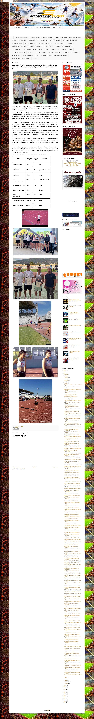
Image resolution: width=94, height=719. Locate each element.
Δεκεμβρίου (67, 374)
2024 (65, 373)
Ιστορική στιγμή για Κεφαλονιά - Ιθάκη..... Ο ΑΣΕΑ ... (73, 466)
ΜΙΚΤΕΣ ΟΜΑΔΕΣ (60, 43)
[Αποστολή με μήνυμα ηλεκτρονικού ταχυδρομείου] (13, 429)
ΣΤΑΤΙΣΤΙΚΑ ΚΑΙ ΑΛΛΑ (18, 52)
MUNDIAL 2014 (41, 55)
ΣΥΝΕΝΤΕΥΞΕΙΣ (40, 52)
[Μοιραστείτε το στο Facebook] (17, 429)
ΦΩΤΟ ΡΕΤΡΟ (16, 55)
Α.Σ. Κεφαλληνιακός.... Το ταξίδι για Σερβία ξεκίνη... (72, 560)
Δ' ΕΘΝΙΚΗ (23, 40)
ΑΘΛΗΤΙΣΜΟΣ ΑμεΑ (61, 37)
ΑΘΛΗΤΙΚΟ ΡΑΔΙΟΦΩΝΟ (42, 27)
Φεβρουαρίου (67, 681)
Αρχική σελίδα (15, 27)
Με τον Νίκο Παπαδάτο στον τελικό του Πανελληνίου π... (70, 500)
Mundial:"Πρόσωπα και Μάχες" (58, 55)
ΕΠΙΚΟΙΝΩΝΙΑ (56, 27)
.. (11, 37)
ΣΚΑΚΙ (70, 49)
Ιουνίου (66, 383)
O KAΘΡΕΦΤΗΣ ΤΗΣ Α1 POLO (21, 58)
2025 (65, 371)
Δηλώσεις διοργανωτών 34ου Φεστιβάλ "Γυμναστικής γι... (70, 658)
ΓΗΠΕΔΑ (14, 40)
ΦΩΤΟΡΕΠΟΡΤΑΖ (28, 55)
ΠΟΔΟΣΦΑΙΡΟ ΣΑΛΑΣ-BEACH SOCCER (35, 49)
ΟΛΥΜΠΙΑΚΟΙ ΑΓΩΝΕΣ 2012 (64, 46)
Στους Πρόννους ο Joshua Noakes (75, 325)
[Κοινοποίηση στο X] (16, 429)
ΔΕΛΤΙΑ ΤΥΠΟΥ (33, 40)
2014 (65, 698)
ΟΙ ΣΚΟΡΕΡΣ (49, 46)
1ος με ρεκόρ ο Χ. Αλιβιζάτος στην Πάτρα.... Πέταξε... (73, 564)
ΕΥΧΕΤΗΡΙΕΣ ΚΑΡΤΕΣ (70, 40)
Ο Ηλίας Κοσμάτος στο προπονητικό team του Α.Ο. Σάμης (75, 339)
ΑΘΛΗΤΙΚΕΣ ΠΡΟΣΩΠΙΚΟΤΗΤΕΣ (42, 37)
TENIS (35, 58)
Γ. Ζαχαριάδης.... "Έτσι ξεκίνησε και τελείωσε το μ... (72, 516)
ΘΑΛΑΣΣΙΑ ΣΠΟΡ (17, 43)
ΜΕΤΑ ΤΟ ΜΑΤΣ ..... (31, 43)
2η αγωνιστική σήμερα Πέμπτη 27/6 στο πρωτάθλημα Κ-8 (71, 439)
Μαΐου (66, 677)
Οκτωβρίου (66, 377)
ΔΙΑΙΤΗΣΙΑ (44, 40)
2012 (65, 701)
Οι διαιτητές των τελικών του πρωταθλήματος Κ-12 (72, 589)
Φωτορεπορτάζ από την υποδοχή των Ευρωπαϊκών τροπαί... (70, 394)
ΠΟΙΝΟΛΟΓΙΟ (55, 49)
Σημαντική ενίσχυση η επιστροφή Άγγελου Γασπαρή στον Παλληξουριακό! (74, 346)
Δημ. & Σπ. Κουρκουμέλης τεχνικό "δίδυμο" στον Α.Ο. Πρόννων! (74, 319)
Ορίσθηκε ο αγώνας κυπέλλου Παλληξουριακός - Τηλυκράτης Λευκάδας (74, 359)
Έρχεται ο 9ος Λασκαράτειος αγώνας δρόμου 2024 (72, 593)
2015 (65, 696)
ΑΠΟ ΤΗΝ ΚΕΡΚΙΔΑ (75, 37)
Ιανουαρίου (66, 683)
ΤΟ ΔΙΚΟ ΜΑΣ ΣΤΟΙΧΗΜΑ (70, 52)
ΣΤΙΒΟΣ (30, 52)
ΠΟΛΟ (64, 49)
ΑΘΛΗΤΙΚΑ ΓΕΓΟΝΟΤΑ (22, 37)
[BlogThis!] (14, 429)
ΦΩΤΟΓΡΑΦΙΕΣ (27, 27)
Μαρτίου (66, 680)
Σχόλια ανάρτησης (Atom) (21, 468)
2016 (65, 695)
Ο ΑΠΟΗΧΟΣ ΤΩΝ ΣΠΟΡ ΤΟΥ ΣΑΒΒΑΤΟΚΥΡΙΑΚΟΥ (27, 46)
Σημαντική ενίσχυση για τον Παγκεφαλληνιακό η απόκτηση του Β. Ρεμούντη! (75, 313)
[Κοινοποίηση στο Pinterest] (18, 429)
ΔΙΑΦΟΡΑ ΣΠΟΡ (55, 40)
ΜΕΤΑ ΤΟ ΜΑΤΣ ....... (45, 43)
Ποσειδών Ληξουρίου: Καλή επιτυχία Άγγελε (71, 477)
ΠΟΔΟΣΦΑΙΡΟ (16, 49)
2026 (65, 370)
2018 (65, 692)
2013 (65, 699)
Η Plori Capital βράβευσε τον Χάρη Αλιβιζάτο (71, 423)
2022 (65, 686)
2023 (65, 685)
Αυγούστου (66, 380)
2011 (65, 702)
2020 (65, 689)
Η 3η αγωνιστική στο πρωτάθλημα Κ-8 (70, 396)
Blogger (48, 710)
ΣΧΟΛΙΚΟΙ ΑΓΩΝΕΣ (54, 52)
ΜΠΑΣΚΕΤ (71, 43)
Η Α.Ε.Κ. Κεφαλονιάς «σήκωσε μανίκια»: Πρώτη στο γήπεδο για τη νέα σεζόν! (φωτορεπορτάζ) (75, 300)
